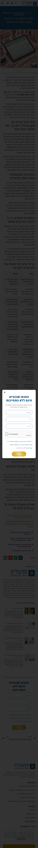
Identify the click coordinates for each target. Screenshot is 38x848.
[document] (19, 424)
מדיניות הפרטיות (21, 448)
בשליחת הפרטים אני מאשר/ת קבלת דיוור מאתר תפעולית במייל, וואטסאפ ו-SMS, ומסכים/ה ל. (19, 445)
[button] (5, 392)
